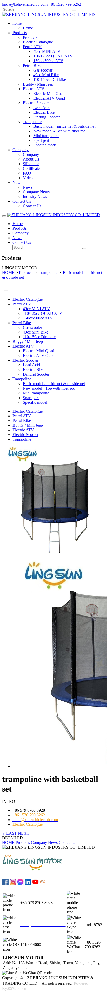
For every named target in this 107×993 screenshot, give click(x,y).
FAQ (27, 173)
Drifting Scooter (46, 117)
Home (28, 28)
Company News (36, 192)
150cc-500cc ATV (48, 61)
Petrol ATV (32, 46)
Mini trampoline (46, 135)
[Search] (74, 10)
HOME (8, 272)
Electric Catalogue (38, 42)
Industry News (35, 196)
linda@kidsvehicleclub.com (25, 4)
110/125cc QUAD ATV (53, 56)
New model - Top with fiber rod (59, 131)
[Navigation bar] (4, 216)
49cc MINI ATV (47, 51)
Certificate (31, 168)
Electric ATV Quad (49, 98)
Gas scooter (42, 70)
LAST (9, 833)
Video (28, 178)
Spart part (41, 140)
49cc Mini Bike (46, 75)
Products (30, 37)
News (27, 187)
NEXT (26, 833)
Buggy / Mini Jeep (38, 84)
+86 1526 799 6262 (65, 4)
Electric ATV (33, 89)
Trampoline (32, 121)
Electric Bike (44, 112)
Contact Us (32, 206)
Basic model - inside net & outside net (64, 126)
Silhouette (31, 164)
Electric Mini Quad (49, 93)
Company (31, 154)
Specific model (45, 145)
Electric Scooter (36, 103)
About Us (31, 159)
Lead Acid (41, 107)
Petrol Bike (32, 65)
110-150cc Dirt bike (49, 79)
